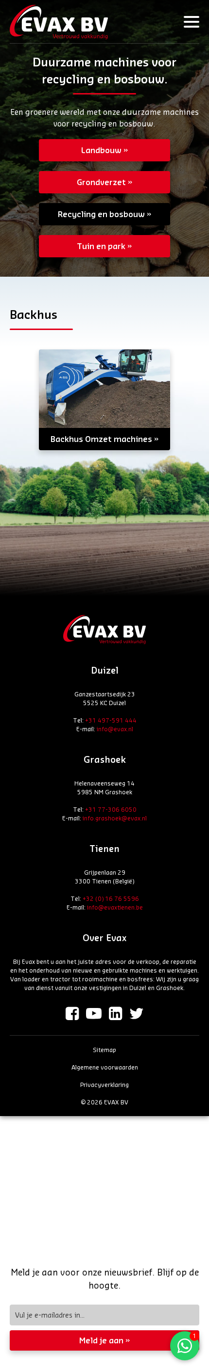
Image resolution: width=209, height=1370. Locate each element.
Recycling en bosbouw (101, 214)
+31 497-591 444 (111, 720)
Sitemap (104, 1049)
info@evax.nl (115, 728)
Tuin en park (101, 246)
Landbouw (101, 150)
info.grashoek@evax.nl (115, 818)
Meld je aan (101, 1340)
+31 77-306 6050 (111, 809)
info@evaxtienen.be (115, 907)
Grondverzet (101, 182)
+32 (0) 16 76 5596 (111, 898)
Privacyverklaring (104, 1084)
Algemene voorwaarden (104, 1067)
